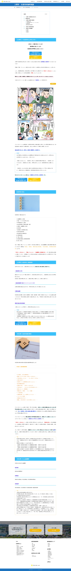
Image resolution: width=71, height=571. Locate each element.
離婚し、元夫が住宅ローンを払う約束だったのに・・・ (27, 399)
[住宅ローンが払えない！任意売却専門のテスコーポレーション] (6, 1)
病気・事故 (33, 544)
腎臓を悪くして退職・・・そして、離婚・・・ (26, 390)
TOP (17, 541)
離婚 (32, 549)
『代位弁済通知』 (45, 246)
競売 (32, 543)
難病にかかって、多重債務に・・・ (23, 389)
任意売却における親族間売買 (20, 550)
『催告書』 (30, 246)
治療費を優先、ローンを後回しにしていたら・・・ (26, 394)
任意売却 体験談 (19, 547)
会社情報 (62, 1)
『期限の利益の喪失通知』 (37, 246)
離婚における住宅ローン (20, 552)
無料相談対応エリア (56, 1)
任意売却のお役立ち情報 (47, 1)
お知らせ (49, 559)
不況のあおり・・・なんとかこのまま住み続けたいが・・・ (28, 387)
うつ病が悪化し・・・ (21, 392)
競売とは (18, 545)
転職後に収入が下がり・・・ (22, 398)
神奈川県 (49, 544)
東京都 (49, 543)
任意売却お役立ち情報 (35, 553)
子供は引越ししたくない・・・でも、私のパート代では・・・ (28, 378)
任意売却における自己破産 (20, 551)
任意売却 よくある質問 (20, 546)
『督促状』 (26, 246)
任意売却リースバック (19, 549)
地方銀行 (27, 29)
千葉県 (49, 545)
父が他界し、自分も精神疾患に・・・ (24, 374)
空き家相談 (49, 557)
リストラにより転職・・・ (22, 396)
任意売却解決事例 (39, 1)
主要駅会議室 (28, 23)
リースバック (33, 547)
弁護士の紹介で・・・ (21, 380)
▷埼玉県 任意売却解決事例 (21, 366)
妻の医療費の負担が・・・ (22, 383)
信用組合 (27, 30)
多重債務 (33, 546)
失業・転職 (33, 545)
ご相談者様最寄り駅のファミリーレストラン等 (32, 22)
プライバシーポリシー (51, 558)
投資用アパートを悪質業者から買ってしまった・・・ (27, 381)
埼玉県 (49, 546)
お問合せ (49, 561)
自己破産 (33, 550)
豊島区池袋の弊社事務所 (29, 24)
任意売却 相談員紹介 (19, 548)
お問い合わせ (68, 1)
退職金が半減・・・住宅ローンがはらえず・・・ (26, 385)
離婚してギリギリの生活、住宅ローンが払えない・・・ (27, 376)
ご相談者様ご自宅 (28, 21)
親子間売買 (33, 548)
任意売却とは (33, 1)
